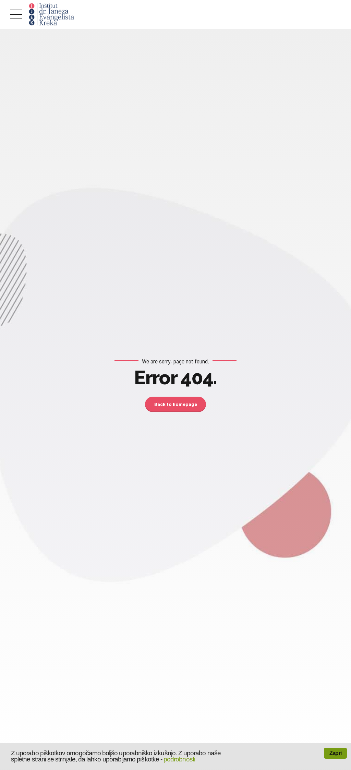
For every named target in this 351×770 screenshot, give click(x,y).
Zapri (335, 753)
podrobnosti (179, 759)
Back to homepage (175, 404)
